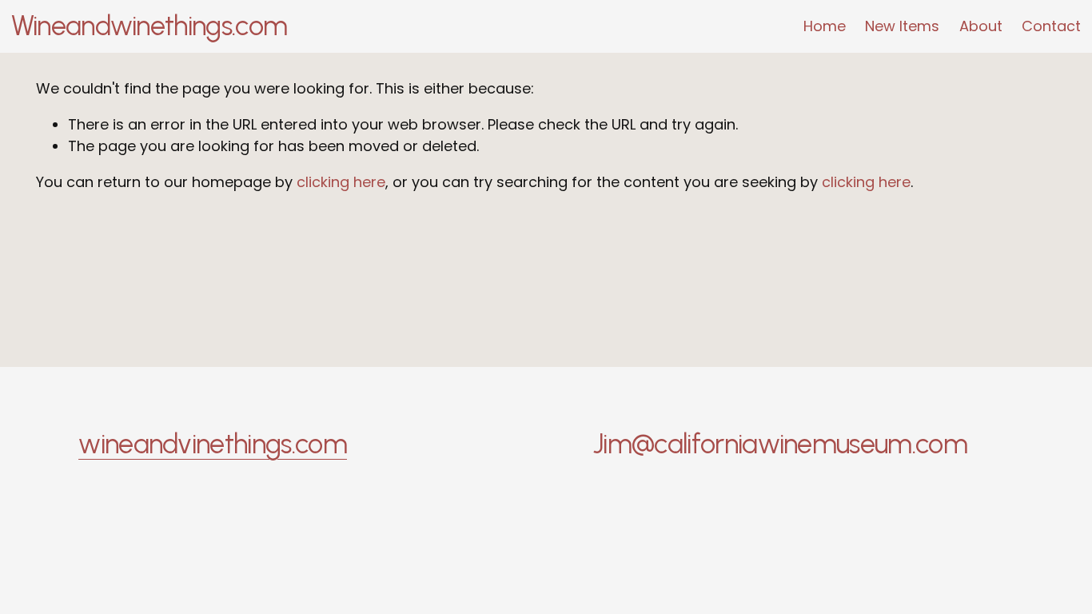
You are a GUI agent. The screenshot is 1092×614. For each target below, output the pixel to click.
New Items (902, 26)
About (980, 26)
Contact (1051, 26)
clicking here (341, 182)
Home (824, 26)
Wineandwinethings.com (149, 25)
